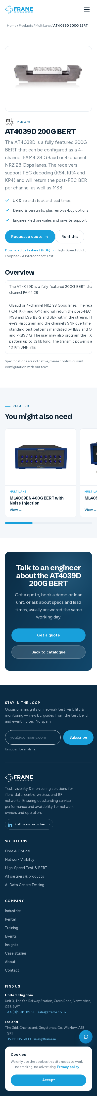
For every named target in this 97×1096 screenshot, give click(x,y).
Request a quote (27, 236)
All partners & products (24, 876)
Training (11, 928)
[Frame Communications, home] (19, 9)
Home (11, 25)
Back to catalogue (49, 652)
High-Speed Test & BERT (26, 868)
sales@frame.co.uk (52, 1012)
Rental (10, 919)
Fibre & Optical (17, 851)
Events (11, 936)
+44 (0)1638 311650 (20, 1012)
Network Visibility (19, 859)
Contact (12, 970)
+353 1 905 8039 (18, 1039)
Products (26, 25)
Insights (11, 945)
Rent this (69, 236)
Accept (48, 1080)
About (10, 962)
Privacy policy (68, 1067)
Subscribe (78, 737)
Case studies (16, 953)
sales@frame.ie (44, 1039)
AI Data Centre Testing (24, 885)
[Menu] (87, 9)
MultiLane (43, 25)
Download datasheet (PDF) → (29, 250)
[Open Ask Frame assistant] (86, 1037)
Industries (13, 911)
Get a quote (48, 635)
